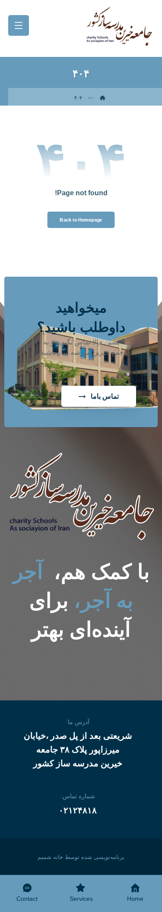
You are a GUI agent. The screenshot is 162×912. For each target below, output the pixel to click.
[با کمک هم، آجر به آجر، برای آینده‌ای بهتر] (119, 26)
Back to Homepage (81, 220)
